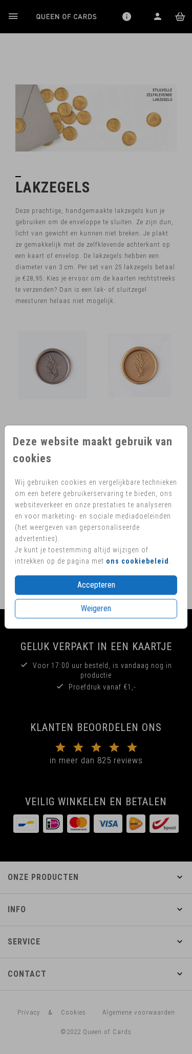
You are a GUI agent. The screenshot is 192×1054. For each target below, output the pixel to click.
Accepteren (96, 585)
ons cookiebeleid (137, 561)
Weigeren (96, 608)
